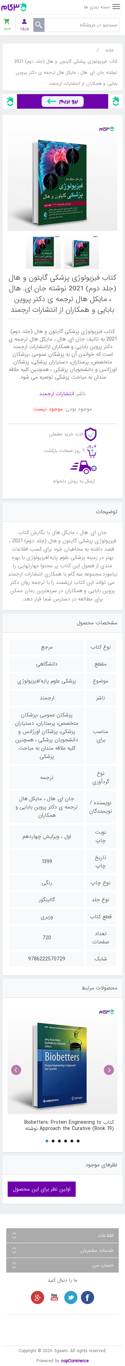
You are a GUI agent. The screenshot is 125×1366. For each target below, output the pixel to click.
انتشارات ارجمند (56, 394)
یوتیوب (54, 1297)
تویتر (70, 1297)
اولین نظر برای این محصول (41, 1189)
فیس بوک (87, 1297)
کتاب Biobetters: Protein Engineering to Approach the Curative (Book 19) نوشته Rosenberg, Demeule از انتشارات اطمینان (69, 1125)
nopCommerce (75, 1361)
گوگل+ (37, 1297)
